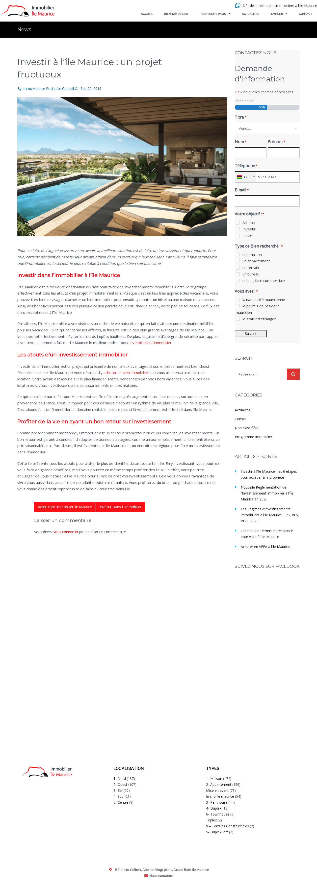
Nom (240, 141)
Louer (247, 235)
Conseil (68, 88)
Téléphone (246, 165)
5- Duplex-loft (217, 832)
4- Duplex (213, 808)
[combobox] (267, 128)
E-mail (242, 190)
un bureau (250, 274)
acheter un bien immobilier (126, 372)
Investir (276, 14)
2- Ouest (120, 784)
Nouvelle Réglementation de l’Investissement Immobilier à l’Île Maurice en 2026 (267, 493)
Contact (305, 14)
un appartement (256, 260)
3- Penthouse (217, 802)
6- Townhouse (217, 814)
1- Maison (214, 778)
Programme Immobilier (253, 436)
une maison (252, 254)
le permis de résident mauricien (257, 309)
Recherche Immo (213, 14)
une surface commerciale (263, 280)
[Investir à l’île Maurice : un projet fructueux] (122, 166)
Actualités (250, 14)
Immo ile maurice (220, 796)
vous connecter (65, 531)
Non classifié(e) (247, 427)
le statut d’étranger (259, 318)
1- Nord (119, 778)
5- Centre (120, 802)
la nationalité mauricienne (263, 299)
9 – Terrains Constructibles (227, 826)
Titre (240, 117)
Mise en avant (217, 790)
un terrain (250, 267)
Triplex (211, 820)
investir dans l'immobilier (120, 506)
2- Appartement (218, 784)
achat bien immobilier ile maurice (65, 506)
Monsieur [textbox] (245, 128)
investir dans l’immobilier (151, 342)
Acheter (249, 222)
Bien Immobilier (176, 14)
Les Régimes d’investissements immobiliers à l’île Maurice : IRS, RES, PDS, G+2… (270, 515)
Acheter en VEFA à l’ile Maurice (265, 546)
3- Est (118, 790)
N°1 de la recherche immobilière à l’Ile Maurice (280, 5)
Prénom (276, 141)
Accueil (147, 14)
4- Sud (118, 796)
